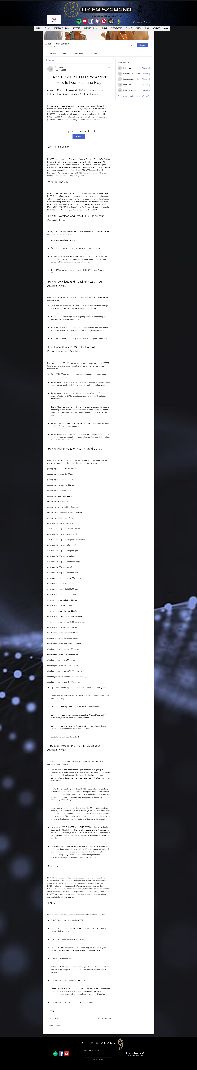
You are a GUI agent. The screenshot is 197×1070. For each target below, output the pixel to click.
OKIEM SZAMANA (98, 1042)
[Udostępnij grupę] (150, 45)
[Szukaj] (131, 45)
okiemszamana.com (135, 1055)
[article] (79, 548)
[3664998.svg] (55, 1053)
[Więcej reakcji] (57, 1018)
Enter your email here (92, 1050)
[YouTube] (66, 1053)
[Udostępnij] (109, 67)
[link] (52, 53)
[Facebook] (61, 1053)
